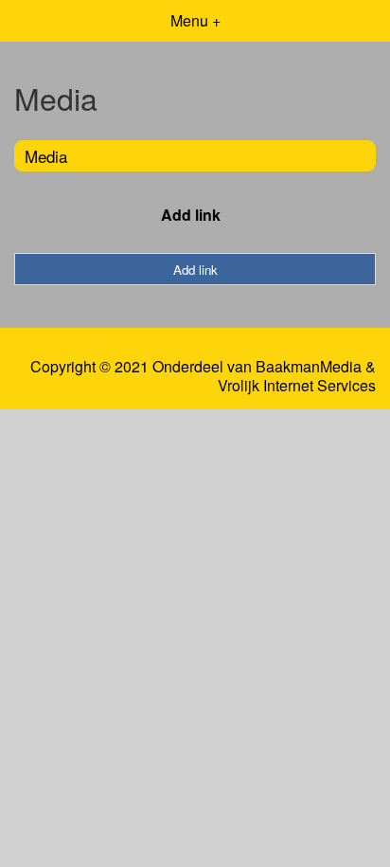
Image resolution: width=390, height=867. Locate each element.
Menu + (195, 20)
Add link (191, 215)
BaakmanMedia (309, 366)
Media (46, 156)
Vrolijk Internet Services (297, 385)
